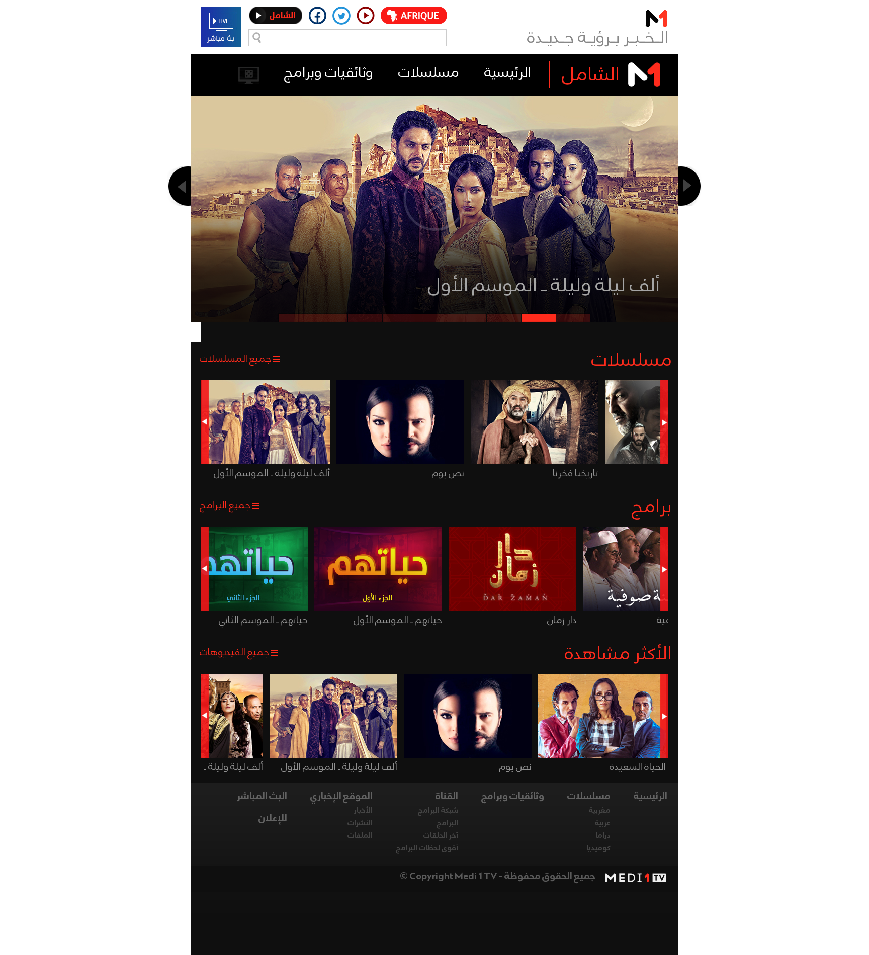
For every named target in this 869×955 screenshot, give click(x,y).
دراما (603, 836)
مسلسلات (428, 73)
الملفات (360, 836)
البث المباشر (262, 796)
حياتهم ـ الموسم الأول (398, 620)
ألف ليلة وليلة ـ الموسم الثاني (543, 286)
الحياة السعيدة (638, 767)
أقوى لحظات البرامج (427, 848)
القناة (447, 796)
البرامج (447, 823)
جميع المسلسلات (235, 359)
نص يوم (448, 473)
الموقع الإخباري (341, 796)
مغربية (600, 811)
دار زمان (561, 620)
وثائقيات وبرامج (328, 73)
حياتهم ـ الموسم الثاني (263, 620)
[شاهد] (536, 422)
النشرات (360, 823)
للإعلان (272, 818)
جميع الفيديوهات (234, 652)
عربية (603, 823)
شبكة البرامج (438, 811)
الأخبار (363, 811)
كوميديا (598, 848)
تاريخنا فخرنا (575, 473)
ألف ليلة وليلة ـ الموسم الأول (272, 473)
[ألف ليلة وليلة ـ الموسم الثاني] (435, 230)
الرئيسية (507, 73)
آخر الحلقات (440, 836)
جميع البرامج (225, 505)
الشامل (591, 75)
